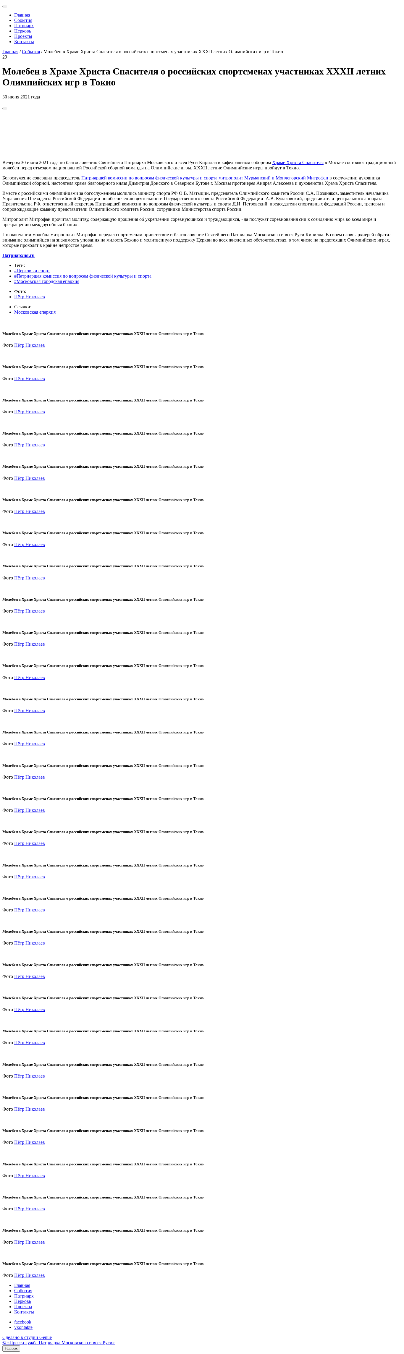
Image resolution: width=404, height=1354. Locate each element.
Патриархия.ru (18, 255)
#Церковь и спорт (32, 270)
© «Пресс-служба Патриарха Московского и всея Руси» (58, 1342)
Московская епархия (35, 312)
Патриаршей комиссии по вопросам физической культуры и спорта (149, 177)
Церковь (22, 30)
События (23, 20)
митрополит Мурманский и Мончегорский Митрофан (273, 177)
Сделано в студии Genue (27, 1337)
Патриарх (24, 25)
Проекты (23, 36)
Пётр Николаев (29, 296)
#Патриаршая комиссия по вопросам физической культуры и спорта (82, 275)
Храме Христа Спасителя (298, 162)
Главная (22, 14)
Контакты (24, 41)
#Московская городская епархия (46, 281)
